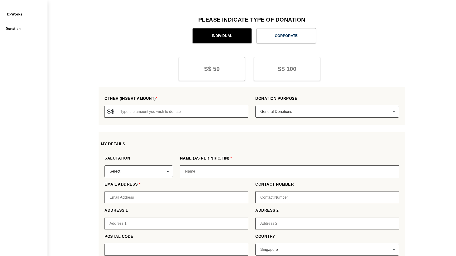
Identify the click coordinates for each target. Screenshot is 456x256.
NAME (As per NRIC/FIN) (205, 158)
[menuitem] (24, 28)
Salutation (117, 158)
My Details (113, 144)
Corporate (286, 36)
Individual (222, 36)
